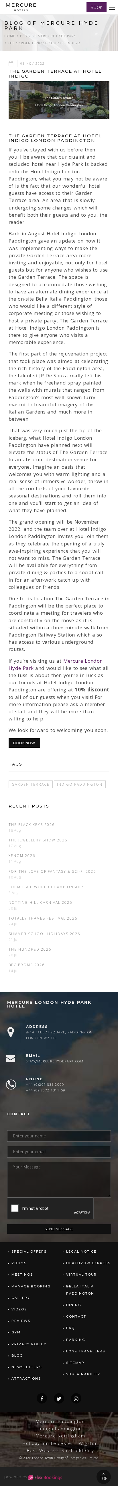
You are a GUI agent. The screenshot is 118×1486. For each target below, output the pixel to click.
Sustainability (83, 1374)
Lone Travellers (85, 1351)
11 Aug (15, 861)
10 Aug (15, 877)
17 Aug (15, 845)
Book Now (24, 743)
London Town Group (48, 1458)
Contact (76, 1316)
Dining (73, 1305)
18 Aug (15, 830)
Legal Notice (81, 1251)
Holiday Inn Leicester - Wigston (60, 1443)
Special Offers (29, 1251)
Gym (16, 1332)
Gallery (20, 1298)
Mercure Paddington (60, 1421)
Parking (75, 1340)
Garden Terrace (31, 784)
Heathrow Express (88, 1263)
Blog (17, 1356)
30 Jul (14, 908)
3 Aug (14, 892)
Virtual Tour (81, 1274)
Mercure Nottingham (60, 1436)
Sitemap (75, 1363)
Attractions (26, 1379)
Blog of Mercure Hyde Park (48, 36)
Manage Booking (31, 1286)
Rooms (19, 1263)
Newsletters (26, 1367)
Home (9, 36)
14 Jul (14, 970)
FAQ (70, 1328)
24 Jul (14, 924)
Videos (19, 1309)
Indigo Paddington (80, 784)
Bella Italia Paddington (80, 1289)
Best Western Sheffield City (60, 1450)
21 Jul (14, 939)
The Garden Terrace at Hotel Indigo (44, 43)
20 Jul (14, 955)
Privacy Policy (28, 1344)
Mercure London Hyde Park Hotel (49, 1004)
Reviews (20, 1321)
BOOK (96, 7)
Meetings (22, 1274)
